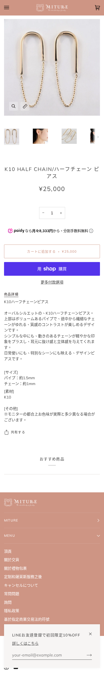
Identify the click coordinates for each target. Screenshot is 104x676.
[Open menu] (11, 7)
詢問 (8, 602)
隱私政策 (11, 610)
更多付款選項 (52, 282)
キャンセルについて (21, 585)
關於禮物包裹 (15, 568)
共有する (18, 432)
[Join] (85, 655)
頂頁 (8, 551)
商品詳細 (11, 294)
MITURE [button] (11, 520)
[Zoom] (13, 106)
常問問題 (11, 593)
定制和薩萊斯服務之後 (23, 576)
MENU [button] (9, 535)
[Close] (92, 631)
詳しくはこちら (25, 643)
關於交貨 (11, 559)
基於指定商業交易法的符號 (26, 619)
